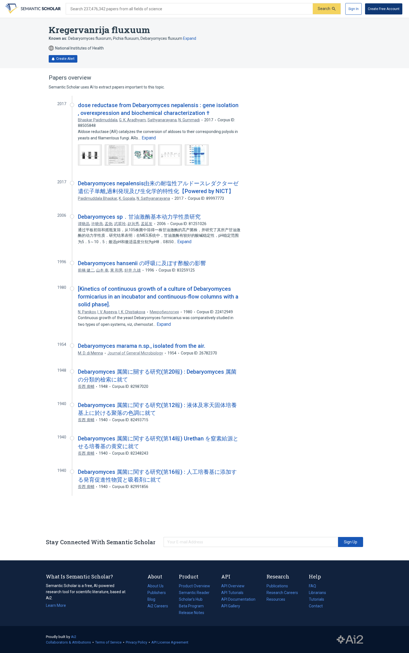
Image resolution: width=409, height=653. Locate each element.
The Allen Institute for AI (350, 640)
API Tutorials (232, 592)
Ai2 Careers (157, 606)
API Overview (233, 586)
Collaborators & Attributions (68, 642)
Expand (189, 38)
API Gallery (230, 606)
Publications (277, 586)
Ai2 (73, 637)
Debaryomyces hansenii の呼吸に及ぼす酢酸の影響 (142, 263)
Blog (153, 600)
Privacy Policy (136, 642)
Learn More (56, 605)
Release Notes (191, 612)
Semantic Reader (194, 592)
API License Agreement (169, 642)
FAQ (312, 586)
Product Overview (194, 586)
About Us (155, 586)
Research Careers (282, 593)
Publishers (156, 592)
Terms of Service (108, 642)
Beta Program (191, 606)
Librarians (317, 592)
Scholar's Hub (191, 599)
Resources (276, 600)
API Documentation (238, 600)
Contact (316, 606)
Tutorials (316, 599)
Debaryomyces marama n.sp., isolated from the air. (141, 345)
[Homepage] (32, 9)
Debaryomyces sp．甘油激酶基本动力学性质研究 (139, 216)
